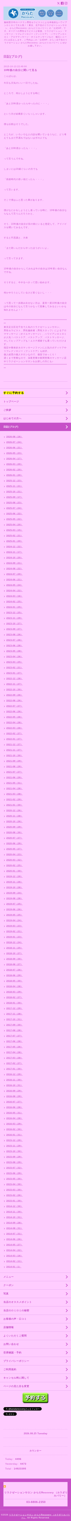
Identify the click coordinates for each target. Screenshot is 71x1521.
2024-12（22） (14, 546)
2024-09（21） (14, 563)
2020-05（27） (14, 849)
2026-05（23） (14, 453)
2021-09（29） (14, 761)
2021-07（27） (14, 772)
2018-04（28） (14, 986)
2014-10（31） (14, 1217)
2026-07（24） (14, 442)
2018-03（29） (14, 992)
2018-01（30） (14, 1003)
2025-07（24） (14, 508)
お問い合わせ (11, 1344)
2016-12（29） (14, 1074)
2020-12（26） (14, 810)
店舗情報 (8, 1327)
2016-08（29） (14, 1096)
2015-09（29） (14, 1157)
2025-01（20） (14, 541)
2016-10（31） (14, 1085)
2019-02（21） (14, 931)
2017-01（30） (14, 1069)
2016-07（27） (14, 1102)
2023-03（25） (14, 662)
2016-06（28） (14, 1107)
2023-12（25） (14, 612)
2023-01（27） (14, 673)
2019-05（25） (14, 915)
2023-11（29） (14, 618)
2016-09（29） (14, 1091)
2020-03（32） (14, 860)
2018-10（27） (14, 953)
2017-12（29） (14, 1008)
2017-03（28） (14, 1058)
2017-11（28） (14, 1014)
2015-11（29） (14, 1146)
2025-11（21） (14, 486)
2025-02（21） (14, 535)
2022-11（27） (14, 684)
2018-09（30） (14, 959)
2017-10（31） (14, 1019)
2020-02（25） (14, 865)
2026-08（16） (14, 436)
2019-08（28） (14, 898)
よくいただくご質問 (15, 1335)
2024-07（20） (14, 574)
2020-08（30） (14, 832)
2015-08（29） (14, 1162)
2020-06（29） (14, 843)
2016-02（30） (14, 1129)
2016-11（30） (14, 1080)
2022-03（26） (14, 728)
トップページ (11, 401)
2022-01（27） (14, 739)
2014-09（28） (14, 1223)
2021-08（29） (14, 766)
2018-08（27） (14, 964)
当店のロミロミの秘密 (16, 1310)
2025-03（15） (14, 530)
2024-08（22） (14, 568)
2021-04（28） (14, 788)
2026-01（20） (14, 475)
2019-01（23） (14, 937)
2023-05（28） (14, 651)
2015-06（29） (14, 1173)
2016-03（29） (14, 1124)
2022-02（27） (14, 733)
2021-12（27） (14, 744)
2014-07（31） (14, 1234)
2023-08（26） (14, 634)
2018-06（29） (14, 975)
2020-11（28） (14, 816)
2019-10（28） (14, 887)
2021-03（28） (14, 794)
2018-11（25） (14, 948)
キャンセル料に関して (16, 1377)
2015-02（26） (14, 1195)
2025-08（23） (14, 502)
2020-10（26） (14, 821)
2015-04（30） (14, 1184)
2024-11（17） (14, 552)
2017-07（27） (14, 1036)
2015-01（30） (14, 1201)
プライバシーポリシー (16, 1361)
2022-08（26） (14, 700)
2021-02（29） (14, 799)
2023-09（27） (14, 629)
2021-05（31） (14, 783)
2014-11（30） (14, 1212)
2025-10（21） (14, 491)
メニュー (8, 1276)
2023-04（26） (14, 656)
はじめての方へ (12, 418)
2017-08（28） (14, 1030)
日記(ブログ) (10, 426)
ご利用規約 (9, 1369)
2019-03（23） (14, 926)
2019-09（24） (14, 893)
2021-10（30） (14, 755)
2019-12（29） (14, 876)
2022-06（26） (14, 711)
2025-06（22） (14, 513)
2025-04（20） (14, 524)
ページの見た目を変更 (16, 1386)
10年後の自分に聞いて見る (20, 70)
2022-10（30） (14, 689)
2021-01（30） (14, 805)
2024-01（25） (14, 607)
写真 (6, 1293)
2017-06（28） (14, 1041)
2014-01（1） (13, 1267)
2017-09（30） (14, 1025)
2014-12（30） (14, 1206)
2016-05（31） (14, 1113)
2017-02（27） (14, 1063)
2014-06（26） (14, 1239)
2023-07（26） (14, 640)
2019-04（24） (14, 920)
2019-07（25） (14, 904)
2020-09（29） (14, 827)
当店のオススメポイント (17, 1302)
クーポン (8, 1285)
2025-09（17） (14, 497)
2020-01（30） (14, 871)
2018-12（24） (14, 942)
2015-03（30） (14, 1190)
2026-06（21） (14, 447)
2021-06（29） (14, 777)
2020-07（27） (14, 838)
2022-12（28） (14, 678)
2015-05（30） (14, 1179)
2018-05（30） (14, 981)
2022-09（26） (14, 695)
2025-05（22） (14, 519)
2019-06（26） (14, 909)
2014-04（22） (14, 1250)
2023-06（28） (14, 645)
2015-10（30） (14, 1151)
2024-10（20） (14, 557)
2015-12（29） (14, 1140)
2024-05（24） (14, 585)
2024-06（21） (14, 579)
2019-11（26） (14, 882)
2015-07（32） (14, 1168)
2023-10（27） (14, 623)
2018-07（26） (14, 970)
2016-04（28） (14, 1118)
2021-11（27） (14, 750)
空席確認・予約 (12, 1352)
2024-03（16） (14, 596)
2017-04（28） (14, 1052)
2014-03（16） (14, 1256)
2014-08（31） (14, 1228)
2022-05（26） (14, 717)
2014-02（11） (14, 1261)
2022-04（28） (14, 722)
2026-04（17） (14, 458)
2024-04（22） (14, 590)
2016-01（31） (14, 1135)
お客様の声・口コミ (15, 1318)
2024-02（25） (14, 601)
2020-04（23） (14, 854)
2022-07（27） (14, 706)
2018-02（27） (14, 997)
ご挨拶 (7, 410)
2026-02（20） (14, 469)
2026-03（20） (14, 464)
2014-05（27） (14, 1245)
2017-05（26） (14, 1047)
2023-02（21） (14, 667)
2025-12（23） (14, 480)
